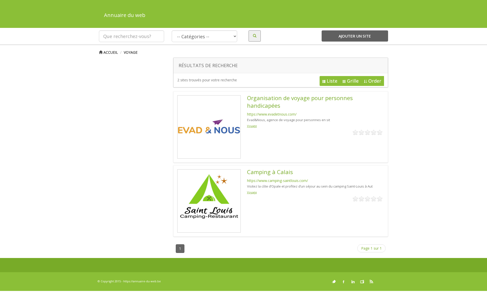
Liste (332, 81)
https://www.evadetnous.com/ (272, 114)
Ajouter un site (355, 36)
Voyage (130, 52)
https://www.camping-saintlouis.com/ (277, 180)
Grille (353, 81)
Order (374, 81)
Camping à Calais (270, 172)
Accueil (110, 52)
